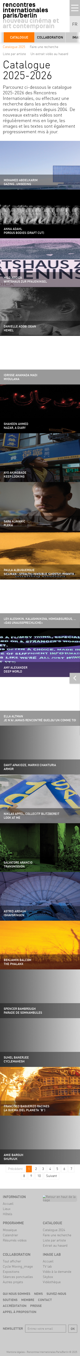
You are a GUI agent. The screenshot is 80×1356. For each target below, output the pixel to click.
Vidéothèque (52, 1282)
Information (14, 1197)
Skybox (48, 1277)
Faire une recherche (44, 47)
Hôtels (7, 1214)
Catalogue (19, 37)
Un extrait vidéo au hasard (49, 54)
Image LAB (52, 1254)
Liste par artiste (14, 54)
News (38, 1294)
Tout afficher (12, 1261)
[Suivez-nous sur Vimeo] (56, 1339)
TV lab (47, 1266)
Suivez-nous (56, 1294)
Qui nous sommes (16, 1294)
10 (39, 1176)
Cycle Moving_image (18, 1266)
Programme (13, 1223)
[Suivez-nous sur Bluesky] (35, 1339)
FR (74, 24)
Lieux (6, 1209)
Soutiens (10, 1300)
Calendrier (10, 1235)
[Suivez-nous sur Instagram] (45, 1339)
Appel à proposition (19, 1312)
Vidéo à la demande (57, 1271)
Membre (27, 1300)
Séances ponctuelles (18, 1277)
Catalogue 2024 (54, 1230)
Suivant (51, 1176)
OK (73, 1329)
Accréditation (14, 1306)
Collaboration (50, 37)
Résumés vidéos (15, 1240)
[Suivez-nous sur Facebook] (24, 1339)
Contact (45, 1300)
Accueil (8, 1203)
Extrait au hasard (55, 1245)
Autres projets (13, 1282)
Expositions (11, 1271)
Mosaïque (10, 1230)
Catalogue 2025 (14, 47)
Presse (36, 1306)
